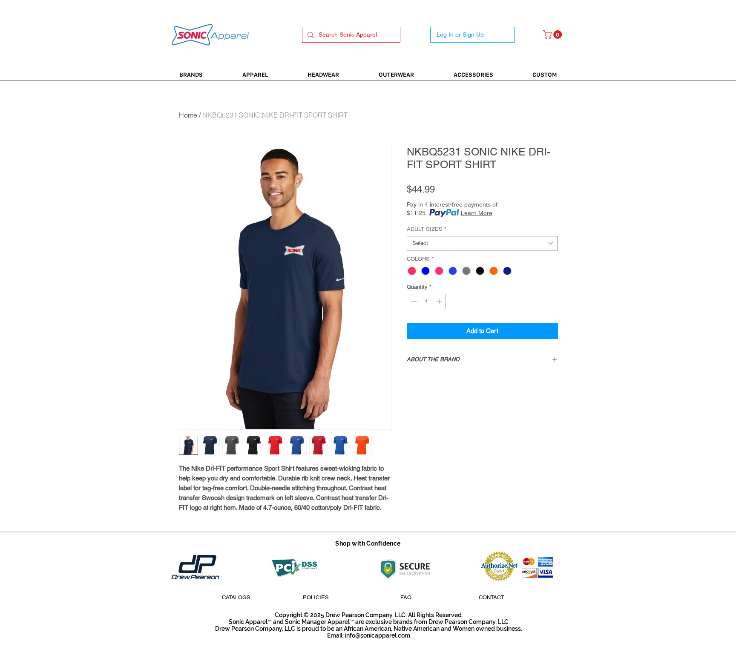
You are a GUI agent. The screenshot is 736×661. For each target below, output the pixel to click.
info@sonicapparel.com (377, 635)
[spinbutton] (426, 301)
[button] (553, 34)
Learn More (476, 213)
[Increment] (440, 301)
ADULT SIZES (426, 229)
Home (188, 115)
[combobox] (482, 243)
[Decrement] (413, 301)
